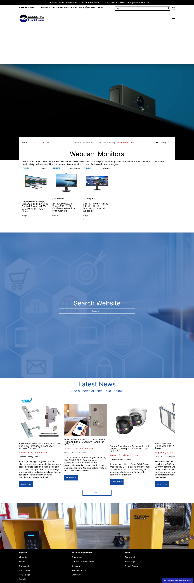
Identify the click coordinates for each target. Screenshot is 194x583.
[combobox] (140, 8)
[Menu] (173, 18)
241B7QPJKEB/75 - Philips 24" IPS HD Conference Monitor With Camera (63, 207)
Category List (25, 566)
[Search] (168, 8)
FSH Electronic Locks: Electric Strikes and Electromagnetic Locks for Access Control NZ (40, 446)
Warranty (76, 574)
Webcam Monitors (125, 142)
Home (78, 142)
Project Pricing (131, 566)
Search (22, 579)
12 (34, 143)
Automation (88, 142)
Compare (59, 199)
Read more (26, 484)
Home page (24, 574)
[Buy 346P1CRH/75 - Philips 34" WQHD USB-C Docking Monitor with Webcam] (97, 181)
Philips (24, 215)
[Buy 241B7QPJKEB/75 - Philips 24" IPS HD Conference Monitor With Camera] (66, 181)
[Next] (100, 500)
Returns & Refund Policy (83, 561)
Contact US (24, 570)
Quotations (77, 557)
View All (97, 492)
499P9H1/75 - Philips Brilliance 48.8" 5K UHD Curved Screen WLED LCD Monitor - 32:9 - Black (35, 206)
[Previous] (94, 500)
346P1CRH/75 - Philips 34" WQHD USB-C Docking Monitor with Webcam (95, 207)
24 (38, 143)
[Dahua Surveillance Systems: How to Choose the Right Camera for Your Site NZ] (131, 421)
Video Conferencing (105, 142)
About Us (23, 557)
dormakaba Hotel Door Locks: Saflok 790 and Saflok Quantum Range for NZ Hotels (84, 442)
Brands (22, 561)
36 (43, 143)
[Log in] (173, 8)
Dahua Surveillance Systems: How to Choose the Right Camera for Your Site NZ (130, 448)
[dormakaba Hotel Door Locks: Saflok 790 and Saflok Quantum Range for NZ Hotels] (85, 420)
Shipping (76, 566)
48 (48, 143)
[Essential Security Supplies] (32, 18)
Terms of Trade (79, 570)
